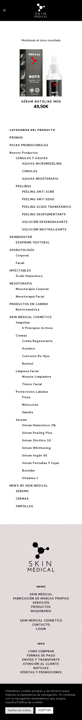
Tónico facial (32, 384)
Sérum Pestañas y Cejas (40, 463)
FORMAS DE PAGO (41, 655)
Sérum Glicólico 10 (36, 440)
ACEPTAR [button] (44, 710)
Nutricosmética (27, 310)
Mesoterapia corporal (32, 289)
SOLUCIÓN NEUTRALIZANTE (44, 229)
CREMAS (22, 499)
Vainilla (27, 412)
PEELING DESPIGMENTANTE (44, 214)
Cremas (21, 336)
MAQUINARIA (41, 611)
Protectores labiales (32, 392)
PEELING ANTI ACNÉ (38, 192)
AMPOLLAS (24, 506)
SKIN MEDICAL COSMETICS (30, 317)
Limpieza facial (27, 371)
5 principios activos (37, 328)
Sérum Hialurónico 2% (39, 425)
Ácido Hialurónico (29, 276)
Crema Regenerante (37, 341)
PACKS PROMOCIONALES (28, 145)
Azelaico (28, 349)
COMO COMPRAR (41, 651)
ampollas (23, 323)
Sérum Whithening (36, 448)
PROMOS (16, 138)
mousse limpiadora (36, 377)
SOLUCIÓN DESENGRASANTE (45, 222)
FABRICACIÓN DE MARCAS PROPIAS (41, 598)
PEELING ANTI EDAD (38, 199)
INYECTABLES (20, 271)
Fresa (26, 397)
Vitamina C (30, 478)
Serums (21, 420)
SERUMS (22, 491)
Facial (20, 263)
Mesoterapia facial (30, 297)
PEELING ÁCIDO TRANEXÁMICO (46, 207)
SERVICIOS (41, 603)
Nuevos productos (23, 153)
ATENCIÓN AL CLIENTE (41, 664)
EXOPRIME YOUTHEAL (33, 242)
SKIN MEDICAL (41, 594)
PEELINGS (23, 186)
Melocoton (30, 405)
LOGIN (41, 629)
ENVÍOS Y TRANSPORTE (41, 660)
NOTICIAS (41, 668)
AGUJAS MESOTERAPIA (40, 179)
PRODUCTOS (41, 607)
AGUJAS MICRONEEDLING (42, 164)
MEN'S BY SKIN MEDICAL (28, 486)
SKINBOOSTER (20, 237)
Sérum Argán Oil (34, 455)
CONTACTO (41, 625)
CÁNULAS (29, 171)
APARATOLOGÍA (21, 250)
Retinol (27, 364)
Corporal (22, 255)
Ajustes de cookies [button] (19, 710)
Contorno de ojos (36, 356)
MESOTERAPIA (20, 284)
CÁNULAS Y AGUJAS (32, 158)
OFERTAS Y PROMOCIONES (41, 672)
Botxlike (28, 471)
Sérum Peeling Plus (37, 433)
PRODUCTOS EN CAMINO (28, 304)
